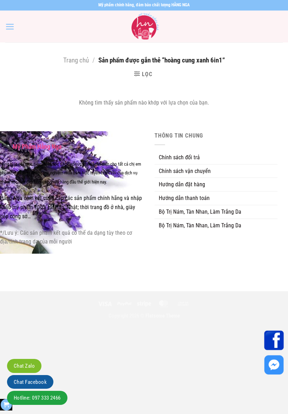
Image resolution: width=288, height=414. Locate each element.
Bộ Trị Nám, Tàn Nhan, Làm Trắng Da (200, 211)
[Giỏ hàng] (6, 404)
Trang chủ (76, 60)
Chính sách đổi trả (179, 157)
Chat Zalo (24, 366)
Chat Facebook (30, 382)
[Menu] (10, 27)
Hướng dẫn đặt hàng (182, 184)
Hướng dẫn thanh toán (184, 198)
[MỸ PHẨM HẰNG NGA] (144, 26)
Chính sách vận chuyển (185, 171)
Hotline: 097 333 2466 (37, 398)
